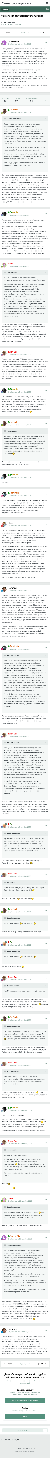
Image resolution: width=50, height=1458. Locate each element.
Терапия (18, 24)
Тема (17, 1449)
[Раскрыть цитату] (5, 119)
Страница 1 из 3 (25, 32)
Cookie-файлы (29, 1449)
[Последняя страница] (47, 32)
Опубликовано (19, 44)
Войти (25, 1416)
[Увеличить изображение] (30, 411)
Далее (41, 32)
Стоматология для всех (17, 3)
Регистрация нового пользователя (25, 1400)
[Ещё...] (45, 42)
